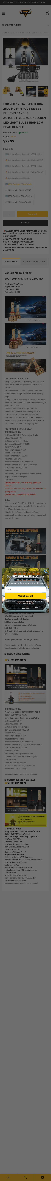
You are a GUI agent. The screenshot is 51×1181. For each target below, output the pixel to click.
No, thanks (25, 608)
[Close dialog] (46, 570)
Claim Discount (25, 595)
